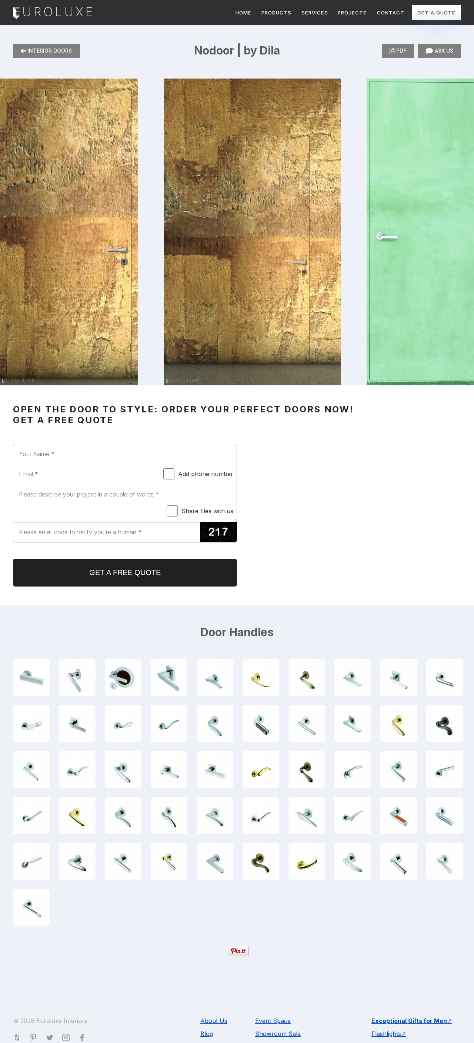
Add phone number (205, 474)
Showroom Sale (278, 1033)
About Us (213, 1020)
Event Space (273, 1020)
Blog (206, 1033)
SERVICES (314, 13)
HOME (243, 13)
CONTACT (390, 13)
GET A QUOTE (436, 13)
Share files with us (207, 511)
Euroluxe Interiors (52, 13)
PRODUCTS (276, 13)
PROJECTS (352, 13)
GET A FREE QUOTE (125, 572)
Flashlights (386, 1033)
